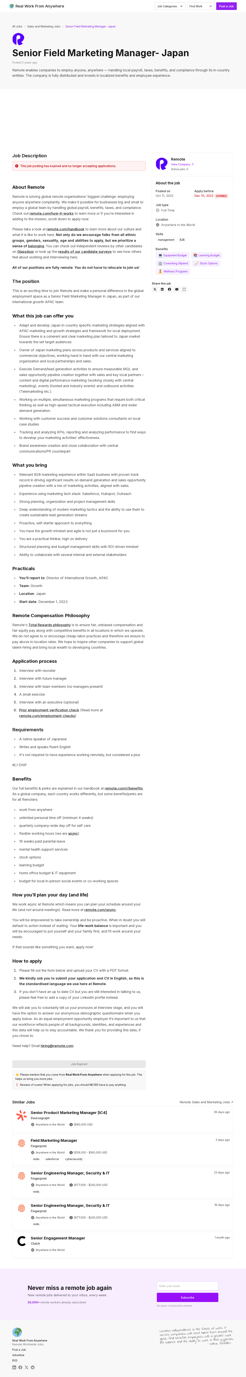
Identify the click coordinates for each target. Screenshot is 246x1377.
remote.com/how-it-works (52, 213)
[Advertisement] (123, 118)
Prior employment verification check (49, 710)
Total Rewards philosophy (49, 625)
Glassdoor (25, 252)
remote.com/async (100, 910)
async (73, 833)
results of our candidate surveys (85, 252)
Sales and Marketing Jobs (43, 26)
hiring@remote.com (57, 1046)
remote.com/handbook (65, 229)
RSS (14, 1360)
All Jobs (17, 26)
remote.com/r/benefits (124, 788)
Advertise (18, 1355)
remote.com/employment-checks (47, 716)
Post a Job (226, 6)
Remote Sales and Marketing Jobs (205, 1102)
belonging (36, 246)
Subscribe (187, 1297)
